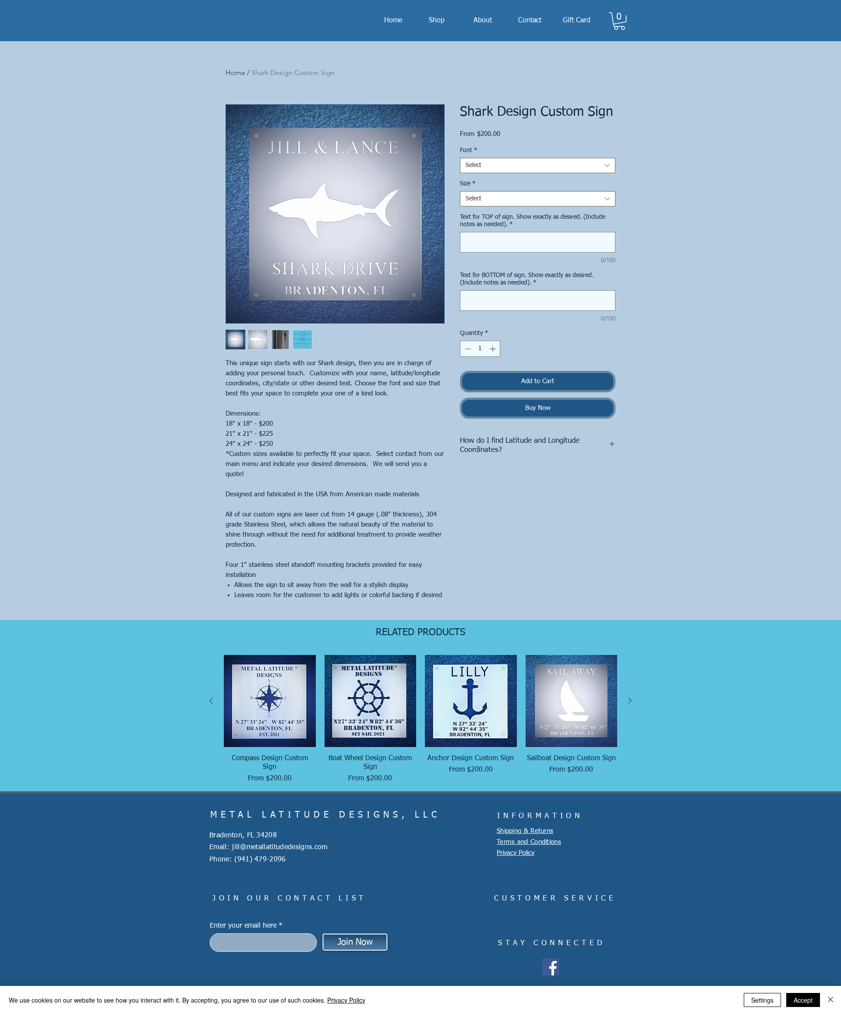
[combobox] (537, 165)
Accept (803, 1000)
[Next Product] (630, 700)
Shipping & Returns (525, 831)
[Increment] (493, 348)
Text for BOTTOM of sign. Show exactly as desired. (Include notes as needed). (527, 279)
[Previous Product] (211, 700)
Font (468, 150)
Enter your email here (243, 925)
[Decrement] (466, 348)
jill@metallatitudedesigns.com (279, 847)
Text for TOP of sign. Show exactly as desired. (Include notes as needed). (532, 221)
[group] (420, 719)
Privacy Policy (346, 1000)
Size (468, 184)
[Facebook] (550, 966)
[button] (619, 21)
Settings (762, 1000)
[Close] (830, 1000)
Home (235, 72)
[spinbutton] (480, 348)
